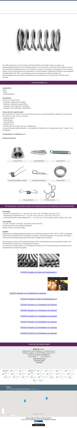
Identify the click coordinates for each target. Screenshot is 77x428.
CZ (40, 372)
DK (34, 378)
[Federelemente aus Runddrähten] (27, 270)
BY (51, 375)
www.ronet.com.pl (39, 360)
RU (14, 372)
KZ (71, 375)
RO (70, 372)
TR (71, 378)
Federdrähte (60, 180)
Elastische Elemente (39, 180)
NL (62, 378)
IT (23, 372)
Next (71, 42)
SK (50, 372)
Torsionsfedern (28, 200)
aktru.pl (33, 419)
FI (43, 378)
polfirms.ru (47, 419)
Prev (7, 42)
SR (41, 375)
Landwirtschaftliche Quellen (17, 180)
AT (35, 381)
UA (61, 375)
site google (39, 362)
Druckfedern (17, 161)
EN (14, 375)
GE (8, 378)
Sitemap (53, 419)
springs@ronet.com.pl (39, 358)
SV (17, 378)
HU (6, 375)
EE (41, 381)
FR (32, 375)
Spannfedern (60, 161)
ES (23, 375)
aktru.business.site (39, 423)
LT (59, 372)
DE (32, 372)
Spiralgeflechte (39, 161)
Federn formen (50, 200)
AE (52, 378)
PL (5, 372)
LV (25, 378)
